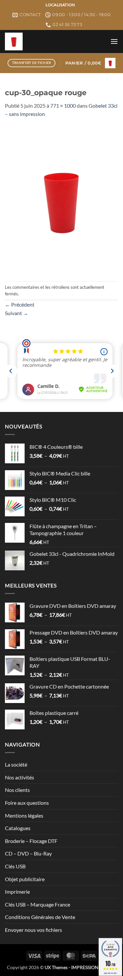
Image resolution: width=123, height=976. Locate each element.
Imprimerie (17, 891)
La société (16, 764)
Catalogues (18, 828)
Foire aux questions (27, 803)
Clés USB (15, 866)
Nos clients (17, 790)
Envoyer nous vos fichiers (33, 930)
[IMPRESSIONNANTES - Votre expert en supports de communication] (55, 41)
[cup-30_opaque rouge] (61, 199)
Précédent (19, 304)
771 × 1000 (63, 105)
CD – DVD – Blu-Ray (28, 853)
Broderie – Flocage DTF (31, 841)
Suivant (16, 313)
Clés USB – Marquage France (37, 904)
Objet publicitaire (25, 879)
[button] (114, 41)
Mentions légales (24, 815)
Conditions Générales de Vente (40, 917)
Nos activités (19, 777)
